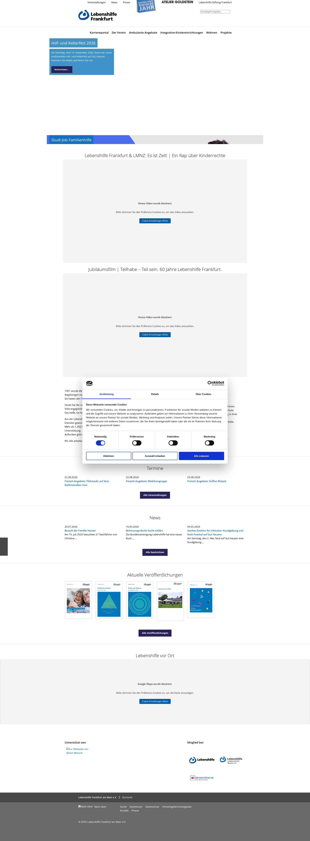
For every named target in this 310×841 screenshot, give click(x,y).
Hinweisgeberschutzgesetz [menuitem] (176, 806)
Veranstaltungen (97, 2)
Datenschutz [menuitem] (152, 806)
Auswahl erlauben (155, 456)
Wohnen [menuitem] (211, 32)
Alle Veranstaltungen (155, 495)
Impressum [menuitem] (136, 806)
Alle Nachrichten (155, 552)
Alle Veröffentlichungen (155, 632)
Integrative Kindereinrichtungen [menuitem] (181, 32)
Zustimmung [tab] (106, 394)
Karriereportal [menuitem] (99, 32)
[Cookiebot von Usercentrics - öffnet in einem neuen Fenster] (210, 383)
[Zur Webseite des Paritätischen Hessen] (202, 780)
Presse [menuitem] (135, 810)
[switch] (136, 443)
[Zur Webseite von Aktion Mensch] (79, 753)
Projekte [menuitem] (226, 32)
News (114, 2)
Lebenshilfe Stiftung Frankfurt (215, 2)
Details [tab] (155, 394)
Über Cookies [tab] (203, 394)
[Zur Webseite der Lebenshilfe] (202, 772)
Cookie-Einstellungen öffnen (155, 221)
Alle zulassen (201, 456)
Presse (126, 2)
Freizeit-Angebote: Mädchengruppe (146, 481)
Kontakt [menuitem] (124, 810)
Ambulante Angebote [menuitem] (143, 32)
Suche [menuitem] (123, 806)
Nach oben (100, 806)
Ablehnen (108, 456)
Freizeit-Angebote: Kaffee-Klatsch (206, 481)
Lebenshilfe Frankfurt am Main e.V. (97, 797)
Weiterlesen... (61, 69)
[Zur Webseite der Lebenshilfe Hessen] (231, 772)
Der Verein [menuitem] (119, 32)
